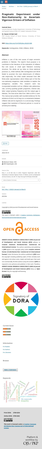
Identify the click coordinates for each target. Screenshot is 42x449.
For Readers (6, 346)
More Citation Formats (10, 180)
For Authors (6, 349)
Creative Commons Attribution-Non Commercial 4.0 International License (20, 426)
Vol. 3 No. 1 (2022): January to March (27, 6)
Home (4, 6)
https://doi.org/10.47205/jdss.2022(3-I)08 (18, 43)
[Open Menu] (2, 2)
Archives (11, 6)
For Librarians (7, 352)
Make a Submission (10, 370)
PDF (6, 143)
